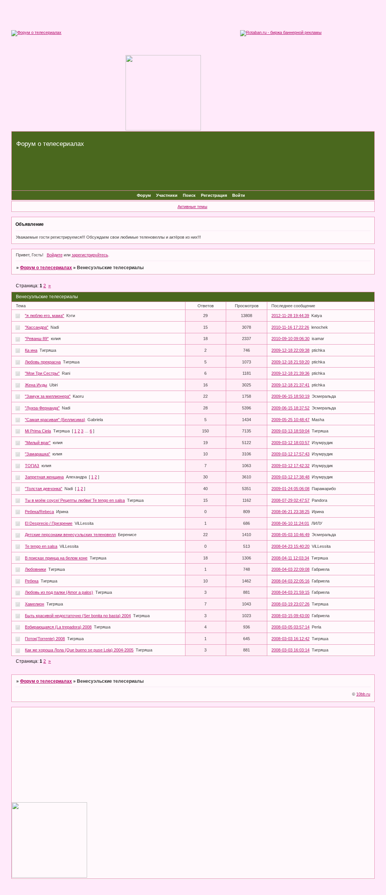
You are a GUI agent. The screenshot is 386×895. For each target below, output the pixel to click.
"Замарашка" (37, 454)
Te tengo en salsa (41, 546)
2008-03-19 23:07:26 (290, 604)
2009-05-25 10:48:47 (290, 419)
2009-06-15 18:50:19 (290, 396)
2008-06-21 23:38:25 (290, 511)
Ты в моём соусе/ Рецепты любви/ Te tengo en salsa (75, 500)
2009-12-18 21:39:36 (290, 373)
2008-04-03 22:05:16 (290, 581)
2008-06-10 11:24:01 (290, 523)
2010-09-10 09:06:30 (290, 338)
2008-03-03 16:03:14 (290, 650)
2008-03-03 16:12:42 (290, 638)
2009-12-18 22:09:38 (290, 350)
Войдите (55, 255)
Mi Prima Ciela (38, 431)
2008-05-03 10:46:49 (290, 534)
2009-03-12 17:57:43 (290, 454)
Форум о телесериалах (46, 267)
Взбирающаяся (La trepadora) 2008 (58, 627)
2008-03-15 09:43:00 (290, 615)
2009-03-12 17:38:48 (290, 477)
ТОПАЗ (32, 465)
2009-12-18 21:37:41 (290, 385)
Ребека (31, 581)
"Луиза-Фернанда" (42, 408)
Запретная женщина (44, 477)
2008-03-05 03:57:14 (290, 627)
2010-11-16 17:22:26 (290, 327)
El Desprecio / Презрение (48, 523)
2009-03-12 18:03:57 (290, 442)
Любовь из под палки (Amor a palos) (59, 592)
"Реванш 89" (37, 338)
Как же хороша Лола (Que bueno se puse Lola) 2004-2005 (79, 650)
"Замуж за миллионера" (47, 396)
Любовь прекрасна (43, 362)
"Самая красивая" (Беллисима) (55, 419)
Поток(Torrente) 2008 (45, 638)
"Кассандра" (36, 327)
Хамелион (34, 604)
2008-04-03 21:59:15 (290, 592)
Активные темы (192, 206)
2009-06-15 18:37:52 (290, 408)
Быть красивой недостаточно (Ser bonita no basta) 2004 (78, 615)
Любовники (35, 569)
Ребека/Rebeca (39, 511)
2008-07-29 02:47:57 (290, 500)
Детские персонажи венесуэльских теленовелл (70, 534)
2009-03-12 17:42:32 (290, 465)
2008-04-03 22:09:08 (290, 569)
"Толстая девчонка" (43, 488)
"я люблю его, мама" (44, 315)
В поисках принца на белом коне (56, 558)
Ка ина (31, 350)
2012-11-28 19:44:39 (290, 315)
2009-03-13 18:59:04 (290, 431)
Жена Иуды (36, 385)
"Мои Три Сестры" (42, 373)
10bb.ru (363, 694)
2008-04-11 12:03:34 (290, 558)
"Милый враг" (38, 442)
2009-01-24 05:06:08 (290, 488)
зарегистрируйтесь (90, 255)
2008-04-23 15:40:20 (290, 546)
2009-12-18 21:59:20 (290, 362)
